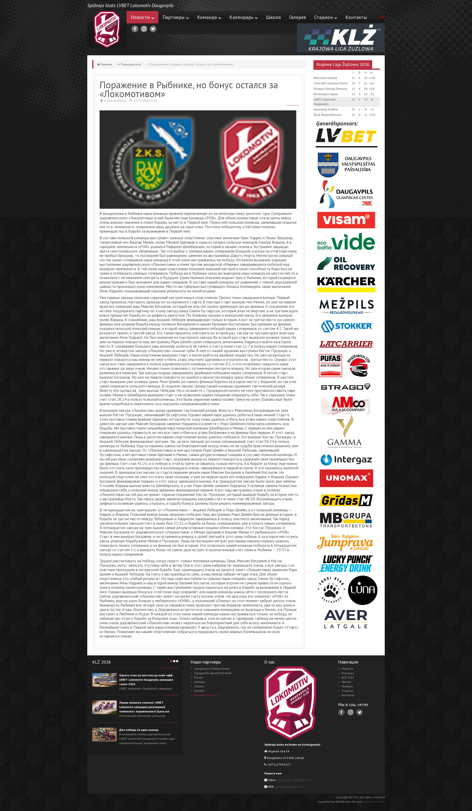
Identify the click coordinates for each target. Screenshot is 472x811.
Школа (273, 17)
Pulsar (198, 677)
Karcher (199, 691)
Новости (140, 17)
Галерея (297, 17)
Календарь (241, 17)
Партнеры (173, 17)
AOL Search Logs (374, 801)
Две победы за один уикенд (138, 730)
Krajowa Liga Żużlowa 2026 (342, 64)
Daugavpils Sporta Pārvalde (213, 673)
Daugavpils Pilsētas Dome (212, 668)
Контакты (356, 17)
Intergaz (199, 682)
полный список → (206, 695)
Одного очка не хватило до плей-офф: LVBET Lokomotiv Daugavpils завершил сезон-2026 (146, 679)
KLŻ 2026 (348, 677)
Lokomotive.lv (107, 29)
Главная (106, 64)
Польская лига (131, 64)
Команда (207, 17)
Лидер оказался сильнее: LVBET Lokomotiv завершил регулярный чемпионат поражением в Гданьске (144, 707)
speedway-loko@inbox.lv (294, 780)
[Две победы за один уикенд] (104, 734)
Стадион (323, 17)
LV (379, 29)
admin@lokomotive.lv (290, 786)
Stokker (199, 686)
